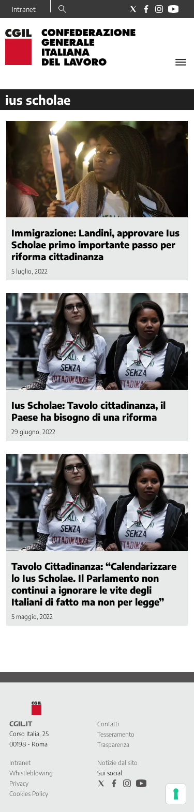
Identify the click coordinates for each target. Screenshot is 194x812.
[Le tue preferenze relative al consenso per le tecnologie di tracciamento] (176, 794)
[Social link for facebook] (146, 9)
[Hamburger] (180, 62)
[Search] (62, 9)
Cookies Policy (28, 794)
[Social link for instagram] (159, 9)
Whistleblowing (31, 773)
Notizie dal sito (117, 763)
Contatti (108, 724)
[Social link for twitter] (133, 9)
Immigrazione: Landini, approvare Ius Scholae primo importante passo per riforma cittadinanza (95, 244)
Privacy (18, 783)
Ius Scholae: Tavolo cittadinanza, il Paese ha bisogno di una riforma (88, 411)
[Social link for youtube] (173, 9)
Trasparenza (113, 745)
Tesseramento (116, 734)
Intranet (24, 9)
